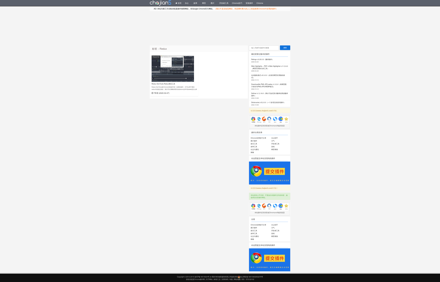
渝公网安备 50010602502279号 (251, 277)
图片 (212, 3)
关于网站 (209, 279)
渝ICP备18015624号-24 (203, 277)
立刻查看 (193, 93)
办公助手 (274, 138)
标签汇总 (217, 279)
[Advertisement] (220, 28)
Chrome (259, 3)
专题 (231, 279)
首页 (179, 3)
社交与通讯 (255, 149)
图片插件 (254, 141)
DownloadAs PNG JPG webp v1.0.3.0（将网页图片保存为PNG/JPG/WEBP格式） (268, 86)
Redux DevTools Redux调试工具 (163, 84)
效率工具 (254, 146)
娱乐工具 (254, 143)
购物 (252, 152)
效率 (195, 3)
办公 (187, 3)
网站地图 (237, 279)
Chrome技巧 (237, 3)
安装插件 (249, 3)
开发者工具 (223, 3)
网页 (204, 3)
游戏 (273, 146)
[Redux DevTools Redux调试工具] (173, 68)
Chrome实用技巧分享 (258, 138)
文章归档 (225, 279)
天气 (273, 141)
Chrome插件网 (160, 3)
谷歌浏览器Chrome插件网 (195, 279)
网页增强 (274, 149)
